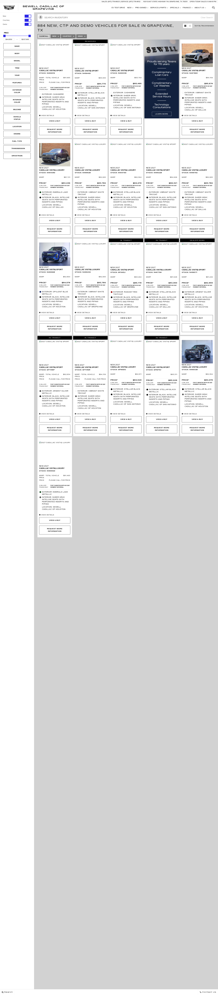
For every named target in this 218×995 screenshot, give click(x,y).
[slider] (4, 36)
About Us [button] (199, 8)
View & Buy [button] (55, 121)
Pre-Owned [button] (140, 8)
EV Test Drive (118, 8)
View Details (47, 115)
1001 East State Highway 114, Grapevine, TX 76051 (165, 1)
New (4, 16)
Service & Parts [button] (158, 8)
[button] (213, 7)
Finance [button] (187, 8)
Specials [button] (174, 8)
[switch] (17, 16)
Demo (5, 24)
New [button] (130, 8)
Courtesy (6, 20)
